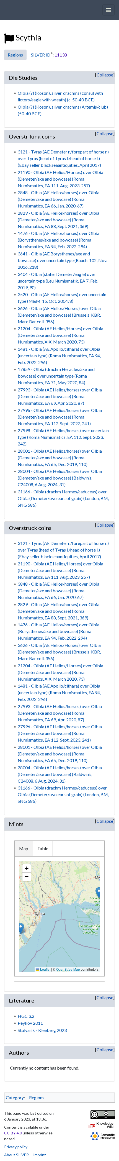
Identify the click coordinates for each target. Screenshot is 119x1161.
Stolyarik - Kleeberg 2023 (42, 1030)
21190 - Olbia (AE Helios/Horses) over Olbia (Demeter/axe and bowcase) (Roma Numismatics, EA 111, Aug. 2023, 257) (60, 179)
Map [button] (23, 848)
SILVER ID (40, 54)
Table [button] (42, 848)
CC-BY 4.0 (13, 1133)
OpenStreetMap (68, 969)
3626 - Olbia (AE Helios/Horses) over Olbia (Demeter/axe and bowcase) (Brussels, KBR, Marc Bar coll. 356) (59, 315)
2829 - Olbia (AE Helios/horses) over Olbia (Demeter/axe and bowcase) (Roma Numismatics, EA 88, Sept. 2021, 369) (58, 219)
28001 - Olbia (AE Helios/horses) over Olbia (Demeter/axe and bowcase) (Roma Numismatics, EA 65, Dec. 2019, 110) (60, 457)
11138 (61, 54)
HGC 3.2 (26, 1016)
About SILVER (16, 1154)
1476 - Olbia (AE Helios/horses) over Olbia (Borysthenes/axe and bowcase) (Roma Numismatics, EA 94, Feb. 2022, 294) (58, 239)
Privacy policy (15, 1146)
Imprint (39, 1154)
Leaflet (44, 969)
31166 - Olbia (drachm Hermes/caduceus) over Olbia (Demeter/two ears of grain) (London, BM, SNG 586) (63, 498)
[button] (98, 892)
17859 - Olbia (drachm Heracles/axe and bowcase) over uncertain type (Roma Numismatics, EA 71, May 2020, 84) (56, 376)
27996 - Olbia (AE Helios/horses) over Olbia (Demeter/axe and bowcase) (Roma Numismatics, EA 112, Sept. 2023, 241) (60, 416)
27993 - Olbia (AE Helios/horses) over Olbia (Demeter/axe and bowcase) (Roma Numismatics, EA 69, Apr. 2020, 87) (60, 396)
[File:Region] (9, 37)
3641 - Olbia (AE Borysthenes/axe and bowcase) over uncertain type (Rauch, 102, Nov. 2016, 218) (62, 260)
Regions (15, 54)
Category (15, 1097)
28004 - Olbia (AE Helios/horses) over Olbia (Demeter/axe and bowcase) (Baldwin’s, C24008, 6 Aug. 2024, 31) (60, 477)
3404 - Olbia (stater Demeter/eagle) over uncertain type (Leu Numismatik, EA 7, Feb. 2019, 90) (58, 280)
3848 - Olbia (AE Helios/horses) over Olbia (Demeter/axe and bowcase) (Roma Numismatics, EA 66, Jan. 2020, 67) (58, 199)
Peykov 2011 (30, 1023)
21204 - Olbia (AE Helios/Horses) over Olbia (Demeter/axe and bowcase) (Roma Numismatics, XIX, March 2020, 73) (60, 335)
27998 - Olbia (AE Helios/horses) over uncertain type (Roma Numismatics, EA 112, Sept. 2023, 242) (63, 437)
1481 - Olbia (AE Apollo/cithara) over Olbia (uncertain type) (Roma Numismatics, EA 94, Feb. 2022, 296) (59, 355)
